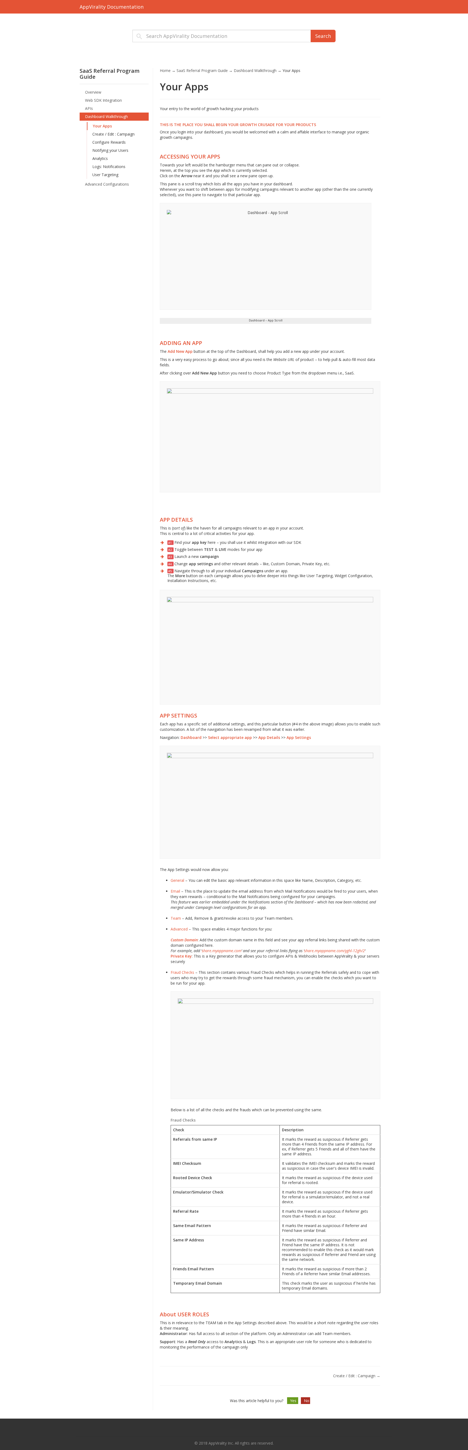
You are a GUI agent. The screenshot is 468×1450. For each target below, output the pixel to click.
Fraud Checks (182, 972)
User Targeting (105, 174)
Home (165, 70)
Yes (293, 1400)
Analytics (100, 158)
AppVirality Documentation (112, 7)
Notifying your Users (110, 150)
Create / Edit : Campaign (113, 134)
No (306, 1400)
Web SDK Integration (103, 100)
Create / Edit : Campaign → (356, 1375)
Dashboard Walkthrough (106, 116)
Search (323, 36)
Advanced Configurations (107, 184)
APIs (89, 108)
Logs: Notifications (108, 166)
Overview (93, 92)
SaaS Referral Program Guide (202, 70)
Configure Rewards (109, 142)
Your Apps (102, 126)
